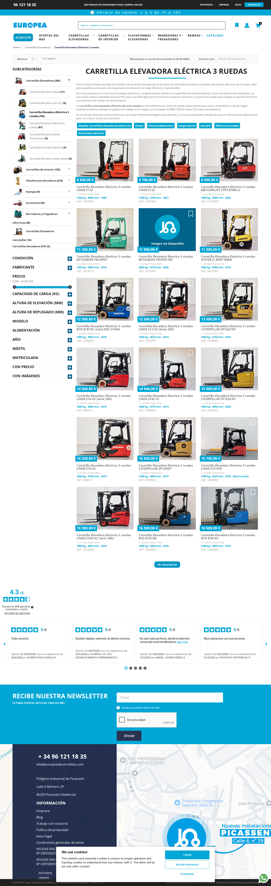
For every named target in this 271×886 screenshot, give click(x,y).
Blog (39, 817)
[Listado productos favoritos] (237, 25)
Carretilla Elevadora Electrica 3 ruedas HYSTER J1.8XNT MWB (228, 258)
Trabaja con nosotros (52, 823)
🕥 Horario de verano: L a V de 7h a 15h (135, 12)
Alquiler (23, 37)
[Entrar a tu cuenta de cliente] (247, 25)
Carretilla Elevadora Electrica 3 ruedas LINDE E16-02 (104, 467)
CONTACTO (254, 4)
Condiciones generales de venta (60, 842)
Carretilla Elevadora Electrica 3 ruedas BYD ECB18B (166, 536)
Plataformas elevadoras (139, 37)
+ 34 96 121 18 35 (62, 756)
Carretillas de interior (108, 37)
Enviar (129, 735)
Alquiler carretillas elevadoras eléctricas (104, 125)
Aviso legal (44, 836)
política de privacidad (147, 707)
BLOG (238, 4)
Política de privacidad (52, 830)
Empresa (43, 811)
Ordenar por (206, 59)
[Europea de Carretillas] (39, 25)
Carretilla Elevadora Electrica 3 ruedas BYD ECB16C (228, 536)
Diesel (139, 125)
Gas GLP (205, 125)
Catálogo (215, 35)
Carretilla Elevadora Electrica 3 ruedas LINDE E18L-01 (166, 397)
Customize (187, 873)
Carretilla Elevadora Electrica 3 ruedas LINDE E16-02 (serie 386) (104, 397)
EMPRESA (224, 4)
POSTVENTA (206, 4)
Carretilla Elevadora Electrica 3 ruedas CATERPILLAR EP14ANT (166, 467)
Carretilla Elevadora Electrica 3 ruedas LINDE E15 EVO (228, 467)
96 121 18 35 (25, 4)
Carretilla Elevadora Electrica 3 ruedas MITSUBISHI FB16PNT (104, 258)
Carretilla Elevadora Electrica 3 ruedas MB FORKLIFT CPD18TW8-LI (228, 188)
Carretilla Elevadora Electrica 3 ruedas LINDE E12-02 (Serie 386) (166, 327)
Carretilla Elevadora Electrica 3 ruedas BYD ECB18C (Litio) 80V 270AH (104, 327)
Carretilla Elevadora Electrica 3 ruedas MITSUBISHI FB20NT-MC (166, 258)
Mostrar (22, 59)
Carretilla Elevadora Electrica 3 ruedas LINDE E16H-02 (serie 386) (104, 536)
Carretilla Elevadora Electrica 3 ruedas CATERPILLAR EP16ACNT (228, 327)
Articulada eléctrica (91, 133)
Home (16, 47)
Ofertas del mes (49, 37)
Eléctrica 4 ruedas (227, 125)
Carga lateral (187, 125)
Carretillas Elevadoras (79, 37)
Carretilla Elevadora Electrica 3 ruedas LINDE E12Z (104, 188)
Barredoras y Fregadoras (169, 37)
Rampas (194, 35)
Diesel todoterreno (161, 125)
